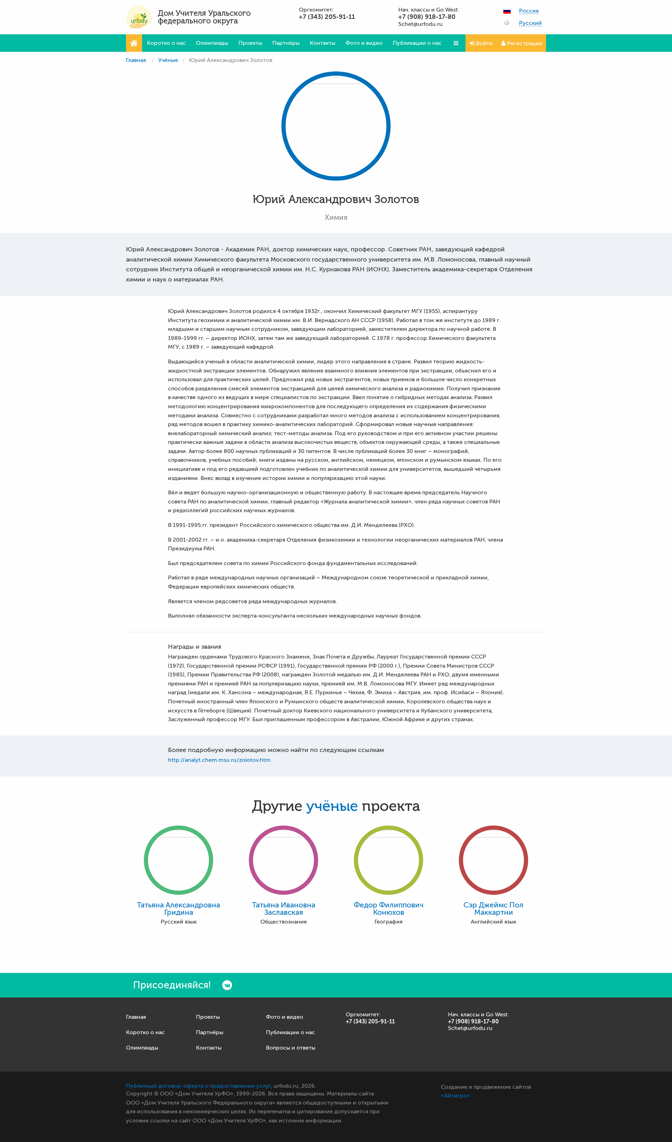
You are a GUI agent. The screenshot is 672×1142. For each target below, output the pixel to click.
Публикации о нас (417, 43)
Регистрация (524, 43)
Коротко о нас (166, 43)
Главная (136, 60)
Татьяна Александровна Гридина (178, 908)
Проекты (250, 43)
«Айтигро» (455, 1096)
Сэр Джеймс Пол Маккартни (493, 908)
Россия (529, 11)
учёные (332, 806)
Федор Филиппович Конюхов (389, 908)
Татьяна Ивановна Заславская (283, 908)
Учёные (168, 60)
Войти (484, 43)
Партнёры (286, 43)
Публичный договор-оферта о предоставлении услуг (198, 1086)
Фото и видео (364, 43)
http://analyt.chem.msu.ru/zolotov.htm (219, 760)
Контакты (322, 43)
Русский (530, 23)
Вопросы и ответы (290, 1048)
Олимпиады (212, 43)
